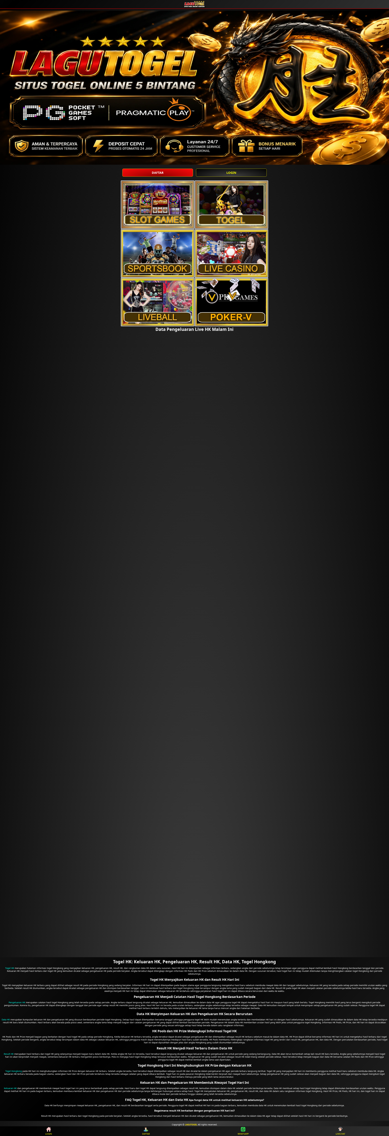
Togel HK (9, 968)
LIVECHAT (340, 1133)
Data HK (6, 1019)
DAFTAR (158, 173)
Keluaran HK (10, 1088)
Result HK (9, 1053)
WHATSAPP (243, 1133)
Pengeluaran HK (17, 1002)
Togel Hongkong (13, 1071)
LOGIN (231, 173)
